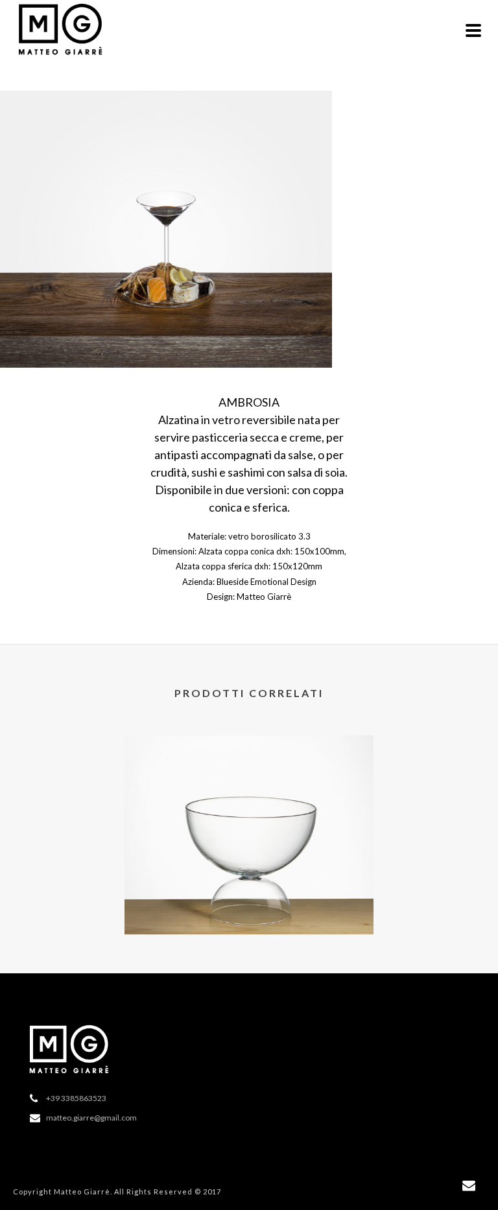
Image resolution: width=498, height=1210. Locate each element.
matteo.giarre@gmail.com (91, 1117)
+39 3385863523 (76, 1098)
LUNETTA (249, 901)
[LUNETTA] (249, 788)
